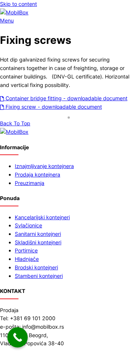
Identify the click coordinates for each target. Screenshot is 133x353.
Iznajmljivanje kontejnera (44, 166)
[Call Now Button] (17, 337)
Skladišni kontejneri (38, 242)
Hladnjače (27, 259)
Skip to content (18, 4)
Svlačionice (28, 225)
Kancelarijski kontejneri (42, 217)
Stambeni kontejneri (39, 276)
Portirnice (26, 250)
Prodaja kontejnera (37, 174)
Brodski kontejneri (36, 267)
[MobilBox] (14, 132)
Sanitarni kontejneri (38, 234)
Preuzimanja (29, 183)
